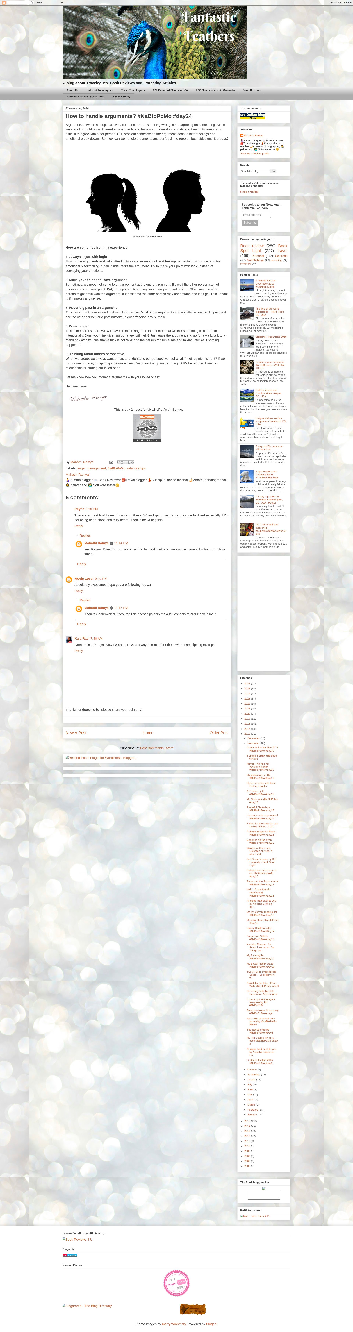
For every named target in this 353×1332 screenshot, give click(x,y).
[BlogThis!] (122, 462)
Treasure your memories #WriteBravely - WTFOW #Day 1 (270, 365)
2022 (247, 703)
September (254, 1074)
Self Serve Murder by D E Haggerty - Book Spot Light (261, 862)
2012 (247, 1135)
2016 (247, 733)
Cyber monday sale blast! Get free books (261, 785)
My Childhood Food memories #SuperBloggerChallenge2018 (271, 529)
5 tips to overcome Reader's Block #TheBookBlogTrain (267, 474)
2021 (247, 708)
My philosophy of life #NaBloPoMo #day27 (260, 776)
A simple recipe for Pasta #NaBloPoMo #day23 (261, 833)
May (250, 1094)
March (251, 1104)
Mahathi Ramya (96, 543)
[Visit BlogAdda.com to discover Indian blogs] (70, 1255)
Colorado (281, 256)
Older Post (219, 732)
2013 (247, 1130)
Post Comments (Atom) (157, 748)
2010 (247, 1146)
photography (246, 263)
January (252, 1114)
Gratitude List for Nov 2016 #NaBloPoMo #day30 (262, 749)
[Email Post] (111, 462)
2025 (247, 688)
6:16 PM (91, 509)
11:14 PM (121, 543)
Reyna (79, 509)
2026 (247, 683)
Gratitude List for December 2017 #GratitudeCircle (265, 283)
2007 (247, 1161)
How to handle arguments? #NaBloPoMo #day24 (262, 817)
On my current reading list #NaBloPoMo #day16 (262, 913)
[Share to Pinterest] (132, 462)
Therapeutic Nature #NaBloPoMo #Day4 (260, 1031)
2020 (247, 713)
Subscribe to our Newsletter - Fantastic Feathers (262, 206)
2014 (247, 1125)
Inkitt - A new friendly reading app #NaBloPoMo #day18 (260, 892)
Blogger (211, 1324)
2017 (247, 728)
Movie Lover (84, 578)
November (253, 743)
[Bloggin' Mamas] (176, 1296)
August (251, 1079)
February (253, 1109)
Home (148, 732)
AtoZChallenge (255, 260)
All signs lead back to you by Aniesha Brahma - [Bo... (261, 903)
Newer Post (76, 732)
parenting (276, 260)
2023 (247, 698)
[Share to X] (125, 462)
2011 (247, 1141)
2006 (247, 1166)
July (250, 1084)
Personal (258, 256)
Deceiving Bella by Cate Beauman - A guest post (262, 993)
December (253, 738)
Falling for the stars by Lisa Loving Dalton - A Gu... (262, 825)
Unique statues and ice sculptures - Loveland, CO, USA (271, 421)
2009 (247, 1150)
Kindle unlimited (249, 191)
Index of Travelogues (100, 90)
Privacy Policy (121, 96)
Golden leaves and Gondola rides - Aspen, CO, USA (269, 393)
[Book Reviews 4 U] (77, 1239)
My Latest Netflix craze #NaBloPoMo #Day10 (260, 965)
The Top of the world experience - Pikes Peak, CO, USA (270, 311)
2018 (247, 723)
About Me (73, 90)
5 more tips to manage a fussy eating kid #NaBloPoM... (261, 1002)
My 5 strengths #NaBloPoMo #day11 (260, 957)
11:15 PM (121, 608)
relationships (136, 468)
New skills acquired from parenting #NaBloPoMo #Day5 (262, 1021)
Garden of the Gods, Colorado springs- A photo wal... (259, 851)
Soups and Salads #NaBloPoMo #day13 (260, 938)
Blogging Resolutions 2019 (271, 336)
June (250, 1089)
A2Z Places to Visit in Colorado (215, 90)
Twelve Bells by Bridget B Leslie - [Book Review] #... (261, 974)
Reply (78, 526)
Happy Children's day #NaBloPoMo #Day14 (260, 930)
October (252, 1069)
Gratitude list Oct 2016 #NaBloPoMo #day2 (260, 1062)
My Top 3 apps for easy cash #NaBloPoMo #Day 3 (262, 1040)
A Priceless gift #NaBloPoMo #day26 (260, 793)
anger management (91, 468)
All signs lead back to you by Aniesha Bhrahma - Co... (261, 1052)
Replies (85, 535)
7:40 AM (96, 638)
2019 (247, 718)
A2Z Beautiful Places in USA (170, 90)
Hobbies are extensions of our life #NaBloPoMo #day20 (262, 873)
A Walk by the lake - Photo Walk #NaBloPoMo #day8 (263, 984)
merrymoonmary (174, 1324)
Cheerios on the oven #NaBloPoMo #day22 (260, 841)
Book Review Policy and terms (86, 96)
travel (282, 250)
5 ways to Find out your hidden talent (269, 448)
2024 (247, 693)
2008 (247, 1156)
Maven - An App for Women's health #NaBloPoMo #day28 (260, 766)
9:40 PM (101, 578)
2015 (247, 1121)
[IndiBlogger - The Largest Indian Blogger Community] (192, 1314)
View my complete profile (254, 153)
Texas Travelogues (133, 90)
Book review (252, 246)
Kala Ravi (81, 638)
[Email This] (118, 462)
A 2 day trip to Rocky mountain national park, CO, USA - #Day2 (269, 499)
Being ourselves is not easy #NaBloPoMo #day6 (263, 1012)
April (250, 1099)
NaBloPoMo (116, 468)
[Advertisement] (263, 613)
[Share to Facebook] (129, 462)
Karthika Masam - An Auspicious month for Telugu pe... (260, 947)
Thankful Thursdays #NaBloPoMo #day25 (260, 809)
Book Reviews (252, 90)
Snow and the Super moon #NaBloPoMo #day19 (262, 883)
